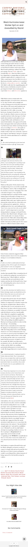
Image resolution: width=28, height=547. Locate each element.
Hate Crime (22, 474)
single (14, 71)
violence (9, 90)
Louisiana (22, 476)
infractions (17, 90)
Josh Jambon (15, 476)
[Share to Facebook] (6, 467)
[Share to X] (8, 467)
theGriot (14, 127)
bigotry (17, 471)
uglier (9, 73)
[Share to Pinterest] (11, 467)
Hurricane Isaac (5, 476)
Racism (9, 478)
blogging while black (12, 472)
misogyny (3, 478)
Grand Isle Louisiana (12, 474)
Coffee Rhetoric (16, 545)
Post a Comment (7, 532)
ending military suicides (13, 83)
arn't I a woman (10, 471)
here (12, 398)
